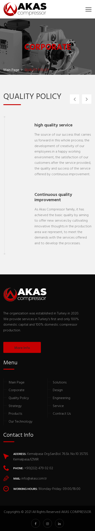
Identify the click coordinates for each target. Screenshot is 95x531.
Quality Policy (19, 397)
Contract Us (62, 413)
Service (58, 405)
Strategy (15, 405)
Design (58, 389)
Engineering (61, 397)
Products (15, 413)
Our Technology (20, 421)
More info (22, 347)
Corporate (17, 389)
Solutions (59, 382)
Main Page (17, 382)
